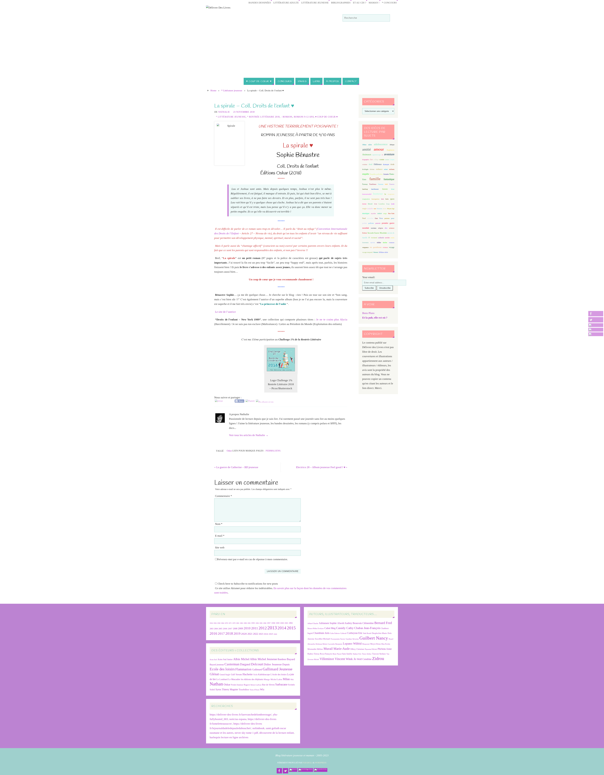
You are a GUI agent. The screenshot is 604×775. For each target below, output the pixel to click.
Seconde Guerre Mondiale (377, 233)
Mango (267, 679)
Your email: (368, 277)
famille (374, 179)
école (392, 164)
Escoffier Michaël (322, 639)
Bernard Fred (383, 623)
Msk (292, 679)
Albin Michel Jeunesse (263, 659)
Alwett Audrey (344, 623)
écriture (372, 169)
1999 (278, 623)
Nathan (216, 683)
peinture (386, 218)
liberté (370, 204)
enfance (379, 169)
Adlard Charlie (313, 623)
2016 (213, 633)
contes (387, 159)
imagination (366, 199)
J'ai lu (255, 674)
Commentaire (223, 496)
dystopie (386, 164)
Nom (218, 523)
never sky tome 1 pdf (246, 732)
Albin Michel (241, 659)
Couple (392, 159)
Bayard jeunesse (217, 664)
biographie (365, 159)
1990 (245, 623)
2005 (220, 629)
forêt (386, 184)
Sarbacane (281, 684)
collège (376, 159)
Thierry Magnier (230, 689)
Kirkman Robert (321, 644)
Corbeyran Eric (354, 633)
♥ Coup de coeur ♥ (326, 116)
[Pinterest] (595, 334)
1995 (261, 623)
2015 (291, 627)
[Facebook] (595, 313)
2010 (247, 628)
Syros (218, 689)
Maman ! (374, 2)
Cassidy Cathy (345, 628)
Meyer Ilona (375, 644)
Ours (376, 218)
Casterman (231, 664)
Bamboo (282, 659)
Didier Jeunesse (273, 664)
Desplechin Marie (379, 633)
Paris (381, 218)
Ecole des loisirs (222, 669)
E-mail (219, 535)
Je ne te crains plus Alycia (331, 319)
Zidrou (378, 658)
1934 (211, 623)
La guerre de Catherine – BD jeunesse (236, 467)
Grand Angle (225, 674)
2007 (230, 628)
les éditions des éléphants (252, 679)
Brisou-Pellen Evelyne (316, 628)
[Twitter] (595, 319)
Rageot (247, 685)
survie (372, 242)
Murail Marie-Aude (337, 648)
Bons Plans (368, 313)
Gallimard (257, 669)
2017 (221, 633)
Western (375, 252)
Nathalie (224, 112)
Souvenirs (365, 242)
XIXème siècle (383, 252)
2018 (229, 633)
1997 (269, 623)
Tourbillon (244, 689)
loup (388, 204)
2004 (216, 629)
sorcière (387, 238)
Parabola (307, 763)
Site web (219, 547)
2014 (281, 628)
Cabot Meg (330, 628)
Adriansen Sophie (328, 623)
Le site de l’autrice (225, 311)
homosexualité (366, 194)
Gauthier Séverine (352, 639)
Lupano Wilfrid (352, 643)
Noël (364, 218)
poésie (364, 223)
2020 (244, 633)
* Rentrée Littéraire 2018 (263, 116)
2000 (282, 623)
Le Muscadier (234, 679)
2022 (255, 633)
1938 (218, 623)
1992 (249, 623)
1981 (237, 623)
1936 (215, 623)
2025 (271, 634)
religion (380, 228)
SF (369, 238)
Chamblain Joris (321, 633)
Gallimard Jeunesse (277, 669)
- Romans (286, 116)
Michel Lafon (276, 679)
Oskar (229, 450)
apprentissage (376, 155)
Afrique (392, 145)
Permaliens (273, 450)
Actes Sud (213, 659)
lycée (392, 204)
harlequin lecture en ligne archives (229, 737)
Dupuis (286, 664)
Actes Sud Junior (225, 659)
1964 (222, 623)
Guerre (391, 184)
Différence (378, 164)
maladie (370, 208)
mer (375, 208)
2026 (275, 634)
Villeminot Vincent (332, 659)
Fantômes (372, 184)
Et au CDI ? (359, 2)
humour (378, 193)
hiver (392, 189)
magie (364, 208)
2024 (266, 634)
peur (392, 218)
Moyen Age (390, 208)
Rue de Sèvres (268, 685)
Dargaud (245, 664)
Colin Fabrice (335, 633)
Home (213, 90)
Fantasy (365, 184)
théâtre (379, 242)
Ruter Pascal (337, 654)
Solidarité (374, 238)
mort (384, 208)
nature (379, 213)
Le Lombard (222, 679)
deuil (370, 164)
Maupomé (366, 644)
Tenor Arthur (367, 654)
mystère (373, 213)
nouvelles (370, 218)
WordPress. (321, 763)
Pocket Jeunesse (237, 685)
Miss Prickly (385, 644)
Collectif (343, 633)
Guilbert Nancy (373, 637)
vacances (391, 242)
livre (375, 204)
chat (371, 160)
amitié (366, 149)
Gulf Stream (236, 674)
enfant (386, 169)
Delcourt (257, 664)
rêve (386, 228)
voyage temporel (367, 252)
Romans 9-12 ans (304, 116)
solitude (381, 238)
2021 (249, 633)
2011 (254, 628)
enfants (391, 169)
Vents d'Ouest (254, 690)
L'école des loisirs (278, 674)
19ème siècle (367, 145)
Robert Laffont (256, 685)
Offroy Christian (357, 649)
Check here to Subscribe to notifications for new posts (247, 583)
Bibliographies (340, 2)
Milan (286, 679)
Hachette (248, 674)
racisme (373, 228)
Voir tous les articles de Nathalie (248, 435)
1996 (264, 623)
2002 (291, 623)
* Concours (389, 2)
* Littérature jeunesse (231, 90)
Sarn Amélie (347, 654)
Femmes (380, 184)
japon (392, 199)
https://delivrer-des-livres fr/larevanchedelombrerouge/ (241, 714)
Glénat (214, 674)
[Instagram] (595, 330)
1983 (241, 623)
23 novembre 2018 (244, 112)
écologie (365, 169)
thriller (385, 242)
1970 (226, 623)
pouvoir (377, 223)
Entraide (386, 174)
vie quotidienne (375, 247)
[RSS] (595, 325)
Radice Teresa (313, 654)
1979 (233, 623)
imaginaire (391, 194)
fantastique (389, 179)
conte (382, 159)
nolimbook (258, 728)
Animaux (366, 154)
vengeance (365, 247)
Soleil (212, 689)
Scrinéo (291, 685)
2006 (225, 629)
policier (371, 223)
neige (385, 213)
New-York (391, 213)
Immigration (375, 199)
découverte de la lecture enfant (276, 732)
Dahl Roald (367, 633)
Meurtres (379, 208)
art (382, 155)
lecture (364, 204)
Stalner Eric (357, 654)
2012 (263, 628)
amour (379, 149)
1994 (257, 623)
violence (385, 247)
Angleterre (390, 150)
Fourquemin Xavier (338, 639)
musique (365, 213)
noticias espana (237, 719)
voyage (391, 247)
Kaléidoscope (264, 674)
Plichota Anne (385, 649)
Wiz (262, 689)
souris (392, 238)
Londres (382, 204)
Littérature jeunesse (315, 2)
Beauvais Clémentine (363, 623)
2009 (240, 628)
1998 (273, 623)
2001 (286, 623)
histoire (385, 189)
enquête (365, 174)
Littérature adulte (286, 2)
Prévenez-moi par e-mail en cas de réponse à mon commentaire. (252, 559)
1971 (230, 623)
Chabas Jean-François (367, 628)
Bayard (291, 659)
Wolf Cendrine (364, 659)
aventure (389, 154)
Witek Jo (351, 659)
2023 (261, 634)
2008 (235, 628)
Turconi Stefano (379, 654)
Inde (382, 199)
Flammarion (243, 669)
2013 (272, 627)
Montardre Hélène (315, 649)
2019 (237, 633)
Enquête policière (376, 174)
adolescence (381, 144)
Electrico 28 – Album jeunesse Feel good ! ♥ (321, 467)
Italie (387, 199)
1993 (253, 623)
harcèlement (375, 189)
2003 (211, 629)
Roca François (326, 654)
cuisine (364, 164)
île (385, 194)
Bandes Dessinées (260, 2)
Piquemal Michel (371, 649)
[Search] (386, 18)
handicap (365, 189)
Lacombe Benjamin (335, 644)
